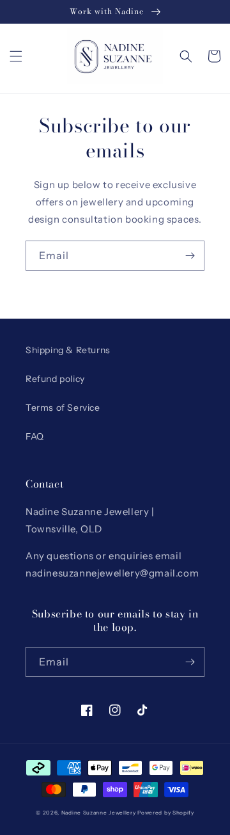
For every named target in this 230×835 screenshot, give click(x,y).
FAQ (35, 436)
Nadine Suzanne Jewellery (98, 812)
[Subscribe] (190, 256)
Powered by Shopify (165, 812)
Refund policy (55, 379)
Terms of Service (63, 407)
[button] (16, 56)
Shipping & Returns (68, 350)
